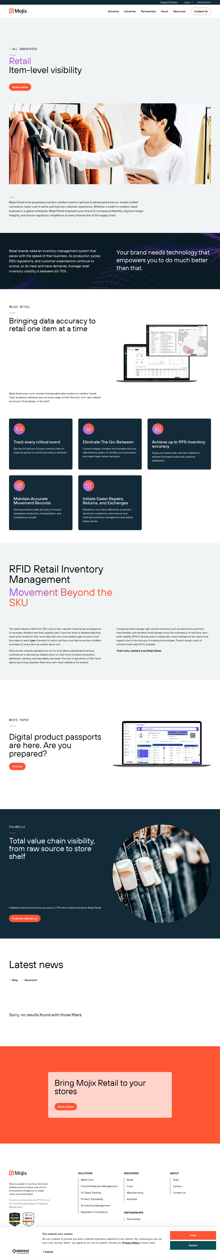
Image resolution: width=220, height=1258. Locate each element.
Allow (193, 1235)
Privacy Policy (130, 1242)
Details (49, 1251)
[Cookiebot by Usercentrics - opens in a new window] (21, 1251)
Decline (193, 1245)
